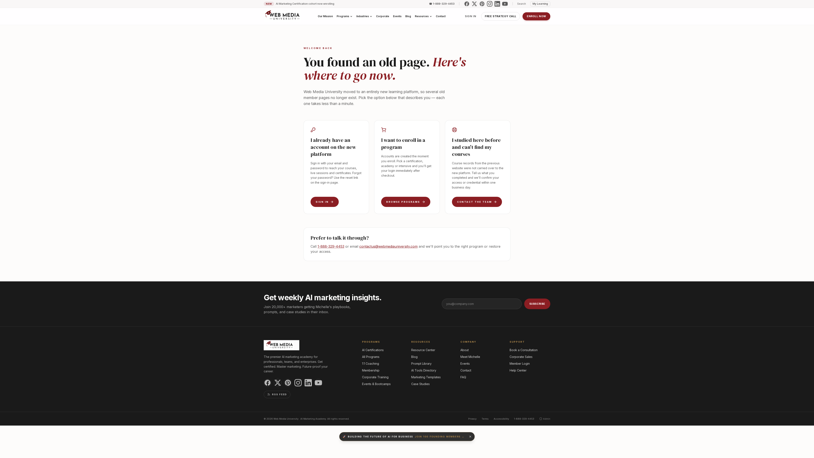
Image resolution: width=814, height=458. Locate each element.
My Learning (540, 3)
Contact (465, 370)
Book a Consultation (524, 350)
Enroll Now (536, 16)
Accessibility (501, 418)
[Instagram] (490, 4)
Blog (414, 357)
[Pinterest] (482, 4)
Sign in (470, 16)
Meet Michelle (470, 357)
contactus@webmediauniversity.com (388, 246)
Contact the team (474, 201)
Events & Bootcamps (376, 384)
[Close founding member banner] (470, 436)
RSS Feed (279, 394)
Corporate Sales (521, 357)
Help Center (518, 370)
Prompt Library (421, 363)
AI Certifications (373, 350)
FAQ (463, 377)
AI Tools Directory (423, 370)
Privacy (472, 418)
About (464, 350)
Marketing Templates (426, 377)
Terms (485, 418)
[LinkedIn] (497, 4)
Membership (370, 370)
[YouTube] (505, 4)
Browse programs (403, 201)
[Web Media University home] (282, 16)
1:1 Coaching (370, 363)
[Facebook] (467, 4)
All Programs (370, 357)
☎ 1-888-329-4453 (441, 3)
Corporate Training (375, 377)
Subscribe (537, 303)
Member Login (520, 363)
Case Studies (420, 384)
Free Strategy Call (500, 16)
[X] (474, 4)
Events (465, 363)
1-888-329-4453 (331, 246)
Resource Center (423, 350)
